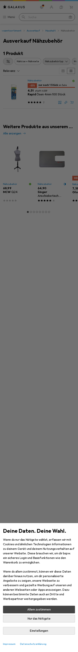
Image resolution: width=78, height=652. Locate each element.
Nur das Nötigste (39, 619)
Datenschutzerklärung (33, 644)
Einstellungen (39, 631)
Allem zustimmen (39, 609)
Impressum (9, 644)
